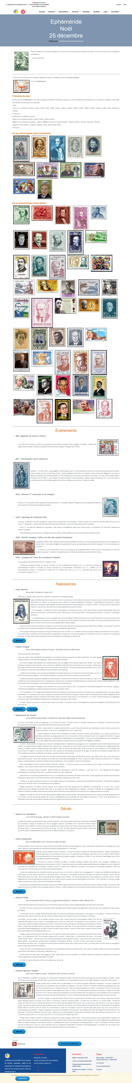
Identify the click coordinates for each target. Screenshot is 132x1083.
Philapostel (53, 41)
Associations (63, 12)
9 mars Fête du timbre (103, 1066)
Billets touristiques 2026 (80, 1057)
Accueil (42, 12)
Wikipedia (19, 640)
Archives (96, 12)
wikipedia (19, 1031)
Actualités (115, 12)
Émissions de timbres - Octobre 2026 (82, 1070)
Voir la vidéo (34, 709)
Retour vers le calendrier (69, 1043)
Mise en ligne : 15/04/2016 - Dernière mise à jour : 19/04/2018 (106, 1058)
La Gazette (100, 1063)
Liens (105, 12)
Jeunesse (85, 12)
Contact (118, 4)
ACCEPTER (22, 1078)
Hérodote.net (21, 1044)
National (51, 12)
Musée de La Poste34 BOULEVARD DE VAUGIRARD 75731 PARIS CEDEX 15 (39, 4)
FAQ (125, 4)
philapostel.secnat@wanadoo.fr (17, 4)
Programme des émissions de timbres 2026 (81, 1065)
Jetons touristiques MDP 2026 (82, 1061)
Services (75, 12)
